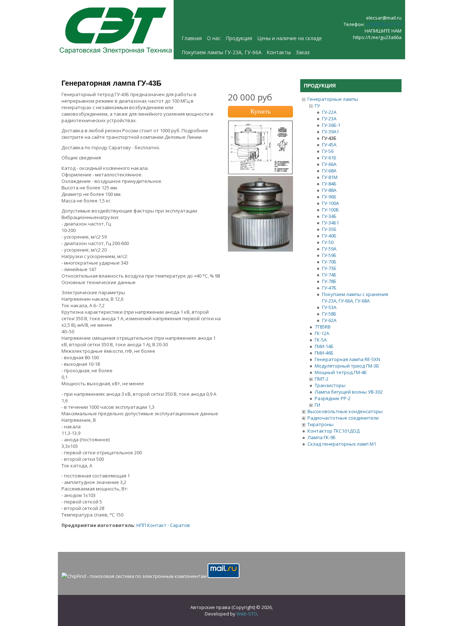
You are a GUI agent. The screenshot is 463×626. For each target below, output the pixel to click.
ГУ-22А (329, 112)
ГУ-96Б (329, 196)
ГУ (317, 105)
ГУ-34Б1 (330, 222)
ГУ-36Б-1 (331, 125)
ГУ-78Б (329, 281)
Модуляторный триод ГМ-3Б (347, 366)
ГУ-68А (329, 170)
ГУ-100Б (330, 209)
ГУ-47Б (329, 287)
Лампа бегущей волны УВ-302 (349, 392)
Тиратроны (320, 424)
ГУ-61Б (329, 157)
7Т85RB (323, 326)
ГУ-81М (329, 177)
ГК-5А (321, 339)
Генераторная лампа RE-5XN (347, 359)
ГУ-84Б (329, 183)
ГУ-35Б (329, 229)
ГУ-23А (329, 118)
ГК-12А (322, 333)
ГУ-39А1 (330, 131)
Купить (260, 111)
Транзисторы (330, 385)
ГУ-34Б (329, 216)
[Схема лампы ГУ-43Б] (260, 173)
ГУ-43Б (329, 138)
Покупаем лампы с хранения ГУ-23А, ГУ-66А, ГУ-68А (355, 297)
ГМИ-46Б (324, 353)
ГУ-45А (329, 144)
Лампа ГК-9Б (321, 437)
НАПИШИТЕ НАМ (383, 30)
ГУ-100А (330, 203)
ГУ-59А (329, 248)
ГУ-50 (328, 242)
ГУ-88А (329, 190)
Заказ (303, 52)
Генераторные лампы (332, 99)
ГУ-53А (329, 307)
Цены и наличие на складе (289, 38)
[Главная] (116, 56)
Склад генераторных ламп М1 (341, 444)
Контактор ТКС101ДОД (333, 431)
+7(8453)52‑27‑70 (384, 24)
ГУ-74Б (329, 274)
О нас (214, 38)
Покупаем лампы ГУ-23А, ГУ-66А (222, 52)
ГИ (317, 405)
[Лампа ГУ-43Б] (260, 249)
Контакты (279, 52)
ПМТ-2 (321, 379)
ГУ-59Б (329, 255)
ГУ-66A (329, 164)
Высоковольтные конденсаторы (345, 411)
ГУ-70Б (329, 261)
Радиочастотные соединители (343, 418)
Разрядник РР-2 (333, 398)
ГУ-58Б (329, 313)
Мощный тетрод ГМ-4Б (341, 372)
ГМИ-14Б (324, 346)
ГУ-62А (329, 320)
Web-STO (247, 613)
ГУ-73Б (329, 268)
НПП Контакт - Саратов (163, 525)
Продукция (239, 38)
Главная (192, 38)
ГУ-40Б (329, 235)
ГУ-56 (328, 151)
